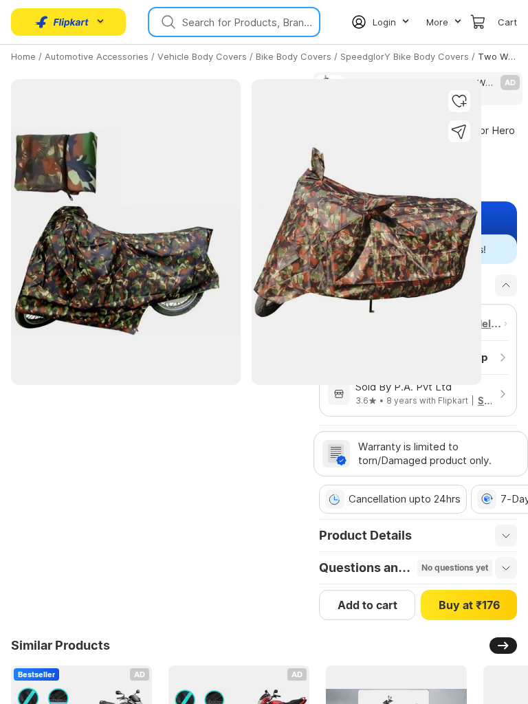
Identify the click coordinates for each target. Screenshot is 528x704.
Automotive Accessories (96, 56)
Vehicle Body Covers (202, 56)
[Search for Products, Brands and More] (167, 22)
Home (23, 56)
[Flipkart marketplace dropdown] (61, 22)
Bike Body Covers (293, 56)
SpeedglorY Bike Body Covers (404, 56)
